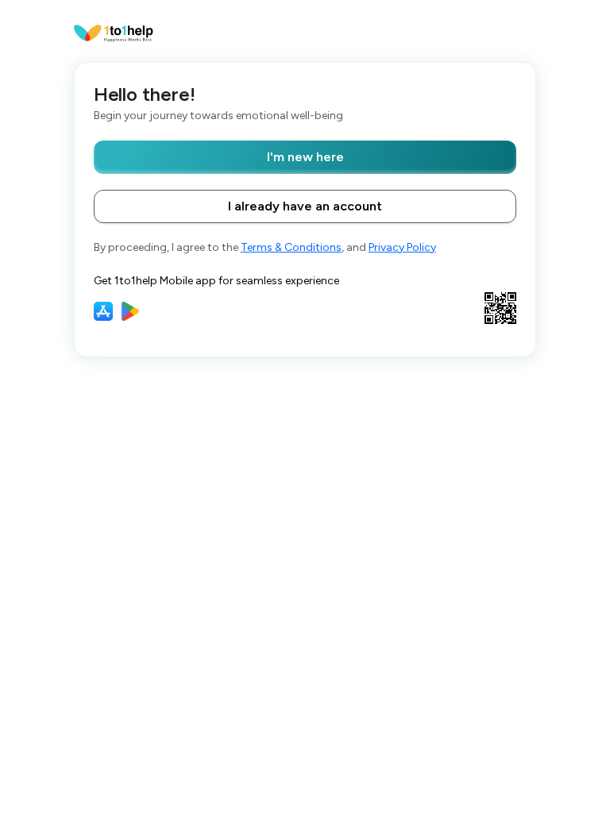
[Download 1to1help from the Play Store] (130, 311)
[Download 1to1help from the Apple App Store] (103, 311)
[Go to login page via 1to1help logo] (113, 32)
